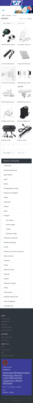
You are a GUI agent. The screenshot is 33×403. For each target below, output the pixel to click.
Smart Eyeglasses (9, 301)
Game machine (8, 256)
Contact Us (5, 340)
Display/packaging (10, 242)
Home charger (10, 224)
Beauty (6, 184)
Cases (5, 211)
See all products (6, 330)
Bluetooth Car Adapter (11, 193)
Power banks (8, 292)
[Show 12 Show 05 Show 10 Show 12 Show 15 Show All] (21, 23)
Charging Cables (6, 327)
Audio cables (5, 319)
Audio (5, 179)
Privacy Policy (6, 350)
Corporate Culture (7, 355)
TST (2, 347)
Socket (8, 229)
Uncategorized (8, 306)
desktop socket (21, 140)
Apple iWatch (8, 175)
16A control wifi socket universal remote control (15, 83)
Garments (7, 260)
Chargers (8, 15)
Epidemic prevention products (14, 251)
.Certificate (7, 166)
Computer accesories (11, 238)
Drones (6, 247)
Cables (6, 197)
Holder (6, 265)
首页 (3, 15)
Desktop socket (6, 140)
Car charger (9, 220)
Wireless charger (11, 233)
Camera (6, 206)
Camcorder (7, 202)
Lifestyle (6, 274)
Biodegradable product (11, 188)
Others (6, 288)
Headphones (5, 321)
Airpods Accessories (10, 170)
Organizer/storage (10, 283)
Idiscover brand (9, 269)
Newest (6, 279)
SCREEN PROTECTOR (11, 297)
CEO (2, 353)
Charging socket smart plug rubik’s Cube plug (14, 121)
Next (3, 148)
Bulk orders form (6, 337)
